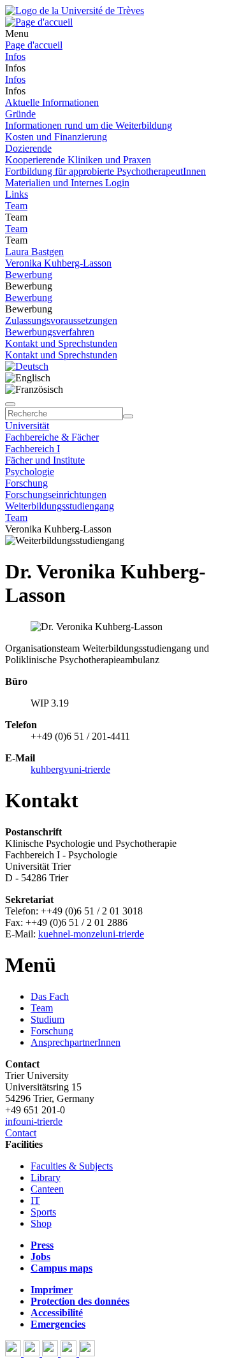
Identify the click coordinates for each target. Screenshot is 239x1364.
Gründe (20, 113)
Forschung (26, 483)
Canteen (47, 1189)
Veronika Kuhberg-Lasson (58, 263)
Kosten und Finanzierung (56, 136)
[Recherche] (128, 416)
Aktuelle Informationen (52, 102)
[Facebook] (14, 1352)
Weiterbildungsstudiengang (59, 506)
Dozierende (28, 148)
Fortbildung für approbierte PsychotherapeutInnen (105, 171)
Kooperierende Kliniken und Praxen (78, 159)
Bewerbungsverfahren (49, 331)
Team (16, 205)
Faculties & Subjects (72, 1166)
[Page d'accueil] (39, 22)
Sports (43, 1211)
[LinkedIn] (87, 1352)
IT (35, 1200)
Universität (27, 425)
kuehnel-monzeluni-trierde (91, 933)
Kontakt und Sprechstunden (61, 343)
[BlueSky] (33, 1352)
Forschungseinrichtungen (55, 494)
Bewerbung (28, 274)
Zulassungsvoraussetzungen (61, 320)
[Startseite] (74, 10)
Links (16, 194)
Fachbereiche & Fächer (52, 437)
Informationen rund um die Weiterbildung (88, 125)
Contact (20, 1132)
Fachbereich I (32, 448)
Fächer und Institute (45, 460)
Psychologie (29, 471)
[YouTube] (51, 1352)
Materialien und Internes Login (67, 182)
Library (46, 1177)
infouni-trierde (33, 1121)
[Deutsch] (26, 366)
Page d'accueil (33, 45)
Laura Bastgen (34, 251)
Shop (41, 1223)
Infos (15, 56)
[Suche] (10, 404)
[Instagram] (70, 1352)
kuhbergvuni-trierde (70, 769)
